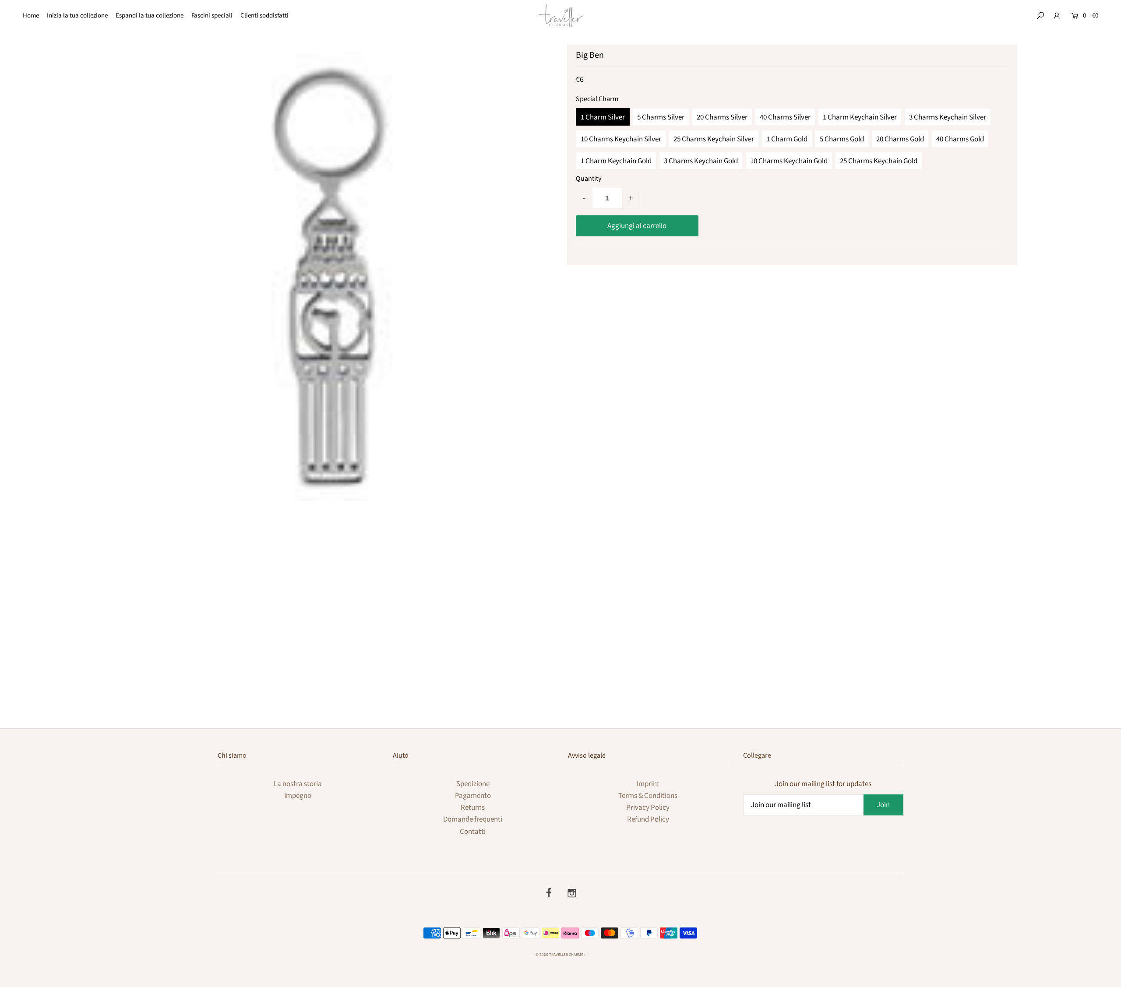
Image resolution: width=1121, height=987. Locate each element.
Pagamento (473, 795)
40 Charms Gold (960, 139)
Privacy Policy (648, 807)
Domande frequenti (472, 819)
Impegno (297, 795)
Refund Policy (648, 819)
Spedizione (473, 784)
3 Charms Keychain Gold (701, 161)
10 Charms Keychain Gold (789, 161)
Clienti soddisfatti (264, 15)
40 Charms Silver (785, 117)
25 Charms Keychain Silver (713, 139)
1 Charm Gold (786, 139)
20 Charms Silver (722, 117)
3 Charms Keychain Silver (947, 117)
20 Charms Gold (900, 139)
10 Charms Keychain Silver (621, 139)
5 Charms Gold (842, 139)
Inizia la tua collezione (77, 15)
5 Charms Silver (660, 117)
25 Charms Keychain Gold (878, 161)
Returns (473, 807)
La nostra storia (298, 784)
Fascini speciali (212, 15)
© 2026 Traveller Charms (559, 955)
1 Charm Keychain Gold (616, 161)
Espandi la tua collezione (149, 15)
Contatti (473, 831)
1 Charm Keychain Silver (860, 117)
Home (31, 15)
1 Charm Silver (603, 117)
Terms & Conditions (647, 795)
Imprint (648, 784)
